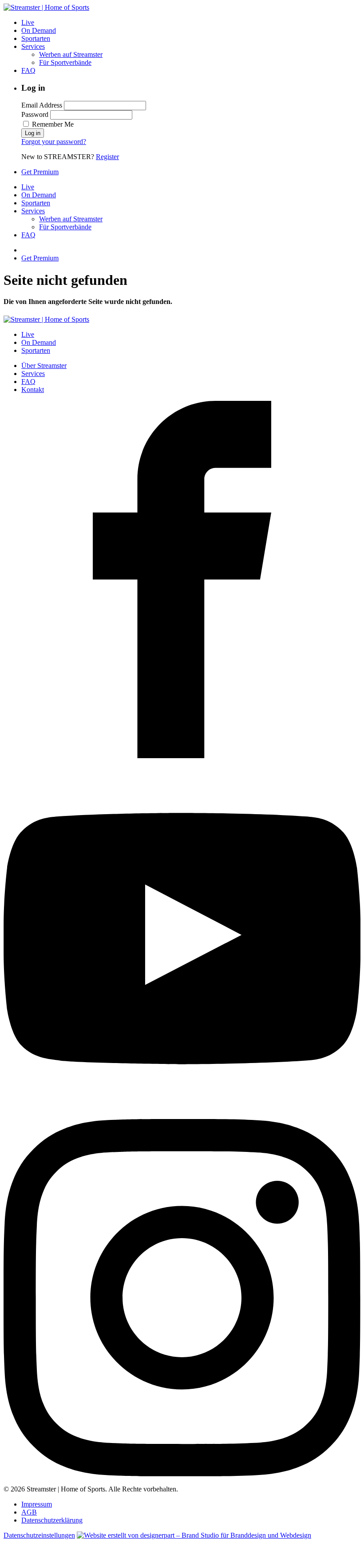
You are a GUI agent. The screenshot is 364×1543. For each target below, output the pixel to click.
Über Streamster (44, 365)
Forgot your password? (53, 141)
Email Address (41, 105)
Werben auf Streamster (71, 54)
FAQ (28, 70)
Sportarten (35, 38)
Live (27, 22)
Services (33, 46)
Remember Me (52, 124)
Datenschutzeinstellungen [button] (39, 1535)
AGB (29, 1512)
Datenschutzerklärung (52, 1520)
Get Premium (40, 172)
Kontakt (32, 389)
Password (34, 114)
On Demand (38, 30)
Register (107, 156)
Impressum (36, 1504)
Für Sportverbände (65, 62)
